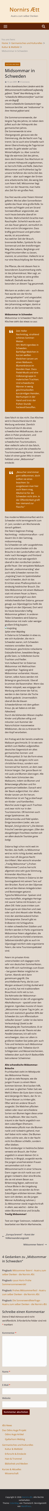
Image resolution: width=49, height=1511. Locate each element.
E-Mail (6, 1384)
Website (6, 1398)
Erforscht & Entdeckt (15, 1453)
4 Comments (25, 82)
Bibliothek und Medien (16, 1463)
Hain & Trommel (13, 1458)
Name (6, 1371)
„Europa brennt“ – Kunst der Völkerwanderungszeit (20, 1236)
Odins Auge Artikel (14, 1434)
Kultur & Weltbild (12, 64)
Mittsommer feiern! (33, 1244)
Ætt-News (7, 1425)
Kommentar (9, 1332)
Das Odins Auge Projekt (14, 1430)
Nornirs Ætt (24, 9)
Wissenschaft (12, 1473)
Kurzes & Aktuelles (11, 1469)
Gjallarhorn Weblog (15, 1439)
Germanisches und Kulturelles (17, 1444)
